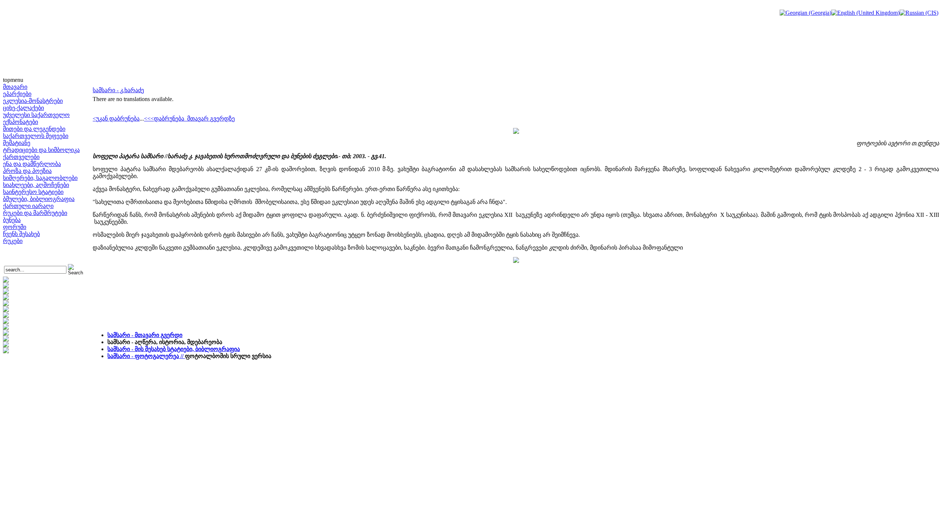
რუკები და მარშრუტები (35, 213)
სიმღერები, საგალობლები (40, 178)
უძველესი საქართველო (36, 115)
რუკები (13, 241)
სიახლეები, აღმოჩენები (36, 185)
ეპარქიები (17, 94)
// (146, 356)
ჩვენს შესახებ (21, 234)
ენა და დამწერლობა (32, 164)
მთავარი (15, 87)
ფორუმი (14, 227)
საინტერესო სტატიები (33, 192)
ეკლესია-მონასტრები (33, 101)
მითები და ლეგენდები (34, 129)
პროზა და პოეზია (27, 171)
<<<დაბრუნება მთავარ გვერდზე (189, 118)
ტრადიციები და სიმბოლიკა (41, 150)
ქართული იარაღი (28, 206)
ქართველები (21, 157)
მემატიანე (16, 143)
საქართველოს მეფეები (35, 136)
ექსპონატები (20, 122)
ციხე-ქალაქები (23, 108)
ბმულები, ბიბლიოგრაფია (39, 199)
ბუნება (12, 220)
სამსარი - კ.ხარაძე (118, 90)
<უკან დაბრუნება (116, 118)
